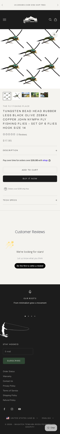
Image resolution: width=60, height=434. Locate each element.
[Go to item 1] (7, 96)
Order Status (9, 371)
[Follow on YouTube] (19, 409)
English (46, 418)
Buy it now (30, 178)
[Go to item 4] (35, 95)
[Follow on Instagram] (11, 409)
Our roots (30, 298)
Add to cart (30, 170)
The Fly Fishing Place (16, 106)
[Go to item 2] (16, 96)
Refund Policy (9, 400)
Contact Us (8, 381)
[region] (30, 300)
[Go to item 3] (26, 95)
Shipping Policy (10, 395)
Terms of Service (10, 390)
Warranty (7, 376)
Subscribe (14, 361)
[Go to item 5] (44, 95)
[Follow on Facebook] (4, 409)
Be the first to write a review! (30, 265)
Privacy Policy (9, 385)
